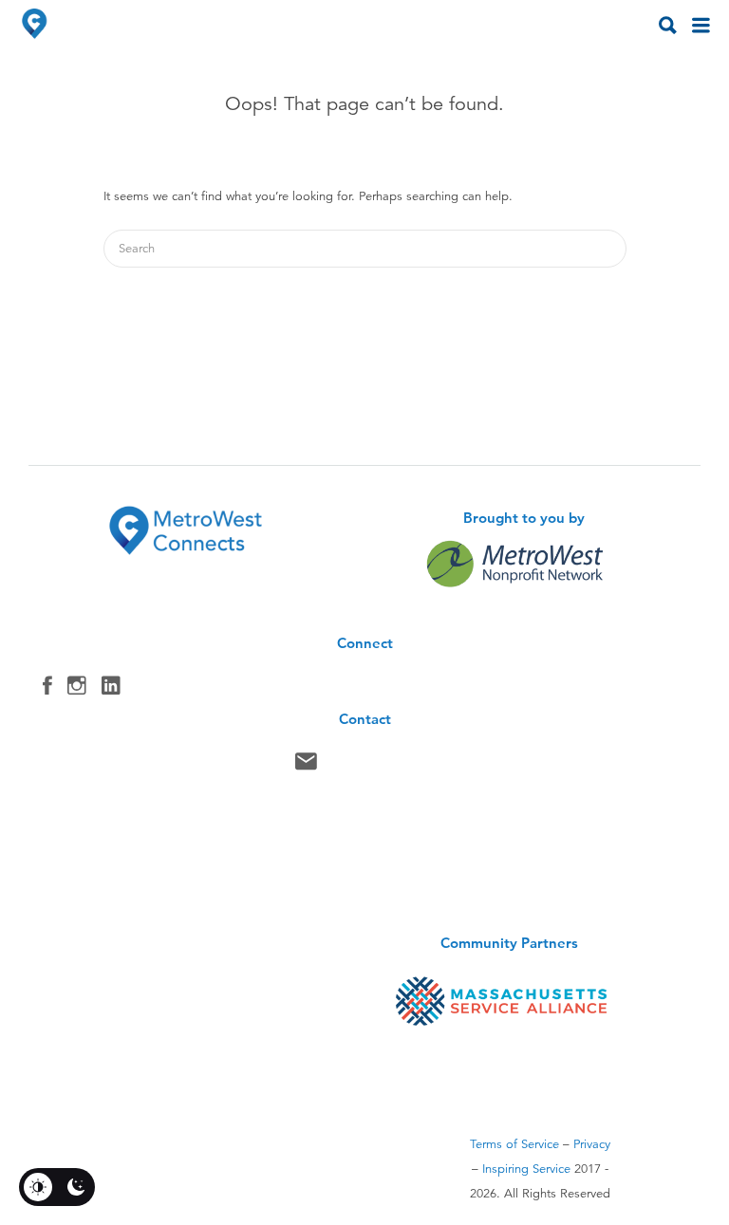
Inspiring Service (526, 1169)
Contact (306, 766)
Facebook (47, 690)
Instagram (76, 690)
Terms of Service (514, 1144)
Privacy (591, 1144)
